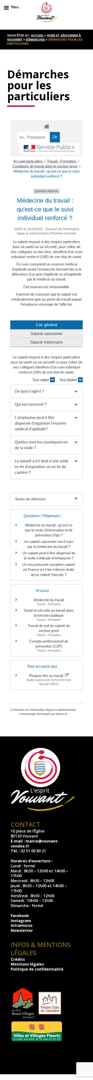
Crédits (18, 959)
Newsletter (22, 930)
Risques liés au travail (46, 676)
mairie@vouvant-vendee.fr (35, 843)
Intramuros (21, 925)
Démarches (35, 39)
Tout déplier (68, 380)
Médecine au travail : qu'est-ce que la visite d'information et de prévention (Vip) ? (48, 530)
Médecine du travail (49, 600)
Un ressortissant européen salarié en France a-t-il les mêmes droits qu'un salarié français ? (48, 569)
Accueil (37, 35)
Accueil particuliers (28, 161)
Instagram (21, 920)
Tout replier (41, 380)
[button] (46, 391)
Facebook (20, 915)
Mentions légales (27, 964)
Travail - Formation (62, 161)
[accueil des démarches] (46, 126)
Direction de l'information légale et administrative (44, 710)
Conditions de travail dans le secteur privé (45, 166)
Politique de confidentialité (37, 969)
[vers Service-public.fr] (49, 149)
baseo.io (61, 714)
